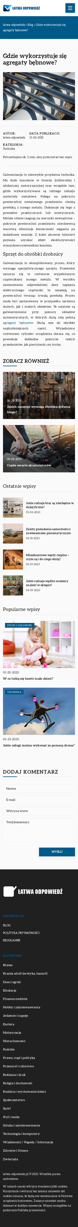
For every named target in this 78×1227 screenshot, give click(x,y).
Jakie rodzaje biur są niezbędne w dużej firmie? (50, 505)
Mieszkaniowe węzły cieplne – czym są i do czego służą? (47, 557)
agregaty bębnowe (18, 322)
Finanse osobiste (15, 999)
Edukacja (9, 990)
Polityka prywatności (21, 933)
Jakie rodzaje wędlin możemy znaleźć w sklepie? (47, 583)
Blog (7, 925)
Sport (7, 1108)
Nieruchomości (14, 1041)
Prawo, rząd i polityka (19, 1057)
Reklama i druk (14, 1074)
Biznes (8, 965)
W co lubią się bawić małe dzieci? (28, 678)
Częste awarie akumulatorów (29, 465)
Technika (9, 149)
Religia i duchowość (17, 1083)
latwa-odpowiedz (14, 137)
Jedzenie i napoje (15, 1015)
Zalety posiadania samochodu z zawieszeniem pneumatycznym (48, 531)
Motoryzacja (12, 1032)
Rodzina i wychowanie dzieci (24, 1091)
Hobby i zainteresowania (21, 1007)
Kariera (8, 1024)
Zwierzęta (10, 1159)
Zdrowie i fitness (15, 1150)
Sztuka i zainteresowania (21, 1125)
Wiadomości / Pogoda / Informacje (28, 1142)
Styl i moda (11, 1117)
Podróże (9, 1049)
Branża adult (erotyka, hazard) (25, 973)
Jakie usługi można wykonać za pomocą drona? (39, 745)
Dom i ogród (12, 982)
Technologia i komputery (21, 1133)
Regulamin (11, 940)
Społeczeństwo (14, 1100)
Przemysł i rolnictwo (18, 1066)
